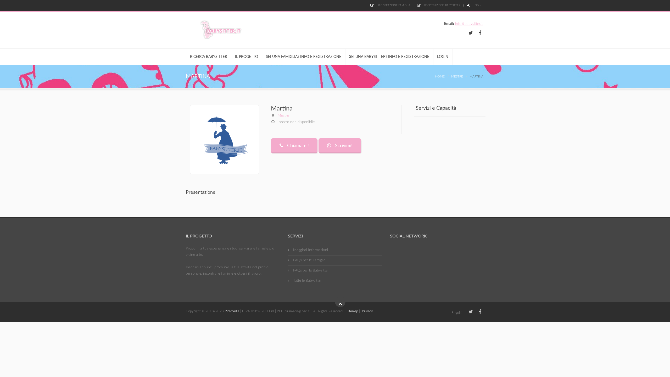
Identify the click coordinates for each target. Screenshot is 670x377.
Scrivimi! (343, 145)
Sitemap (352, 311)
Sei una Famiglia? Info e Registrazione (303, 57)
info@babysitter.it (469, 24)
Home (440, 76)
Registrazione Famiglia (393, 5)
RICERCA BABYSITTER (208, 57)
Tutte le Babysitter (307, 280)
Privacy (367, 311)
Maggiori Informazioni (310, 250)
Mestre (457, 76)
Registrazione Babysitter (441, 5)
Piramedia (232, 311)
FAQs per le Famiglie (309, 260)
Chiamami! (297, 145)
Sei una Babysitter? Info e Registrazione (389, 57)
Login (477, 5)
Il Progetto (246, 57)
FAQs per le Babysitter (311, 270)
